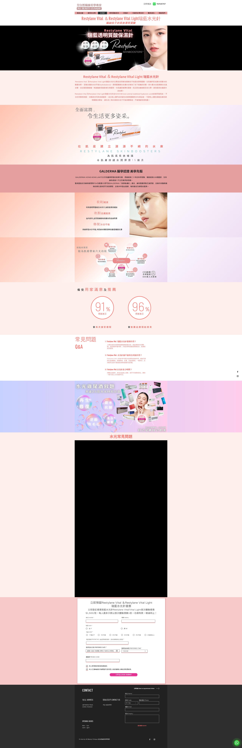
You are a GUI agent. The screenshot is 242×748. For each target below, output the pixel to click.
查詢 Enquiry (129, 713)
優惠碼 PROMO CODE (92, 657)
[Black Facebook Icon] (238, 372)
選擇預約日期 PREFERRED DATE (97, 647)
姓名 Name (128, 693)
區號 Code (128, 700)
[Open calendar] (117, 651)
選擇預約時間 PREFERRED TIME (131, 648)
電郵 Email (128, 706)
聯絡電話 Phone (144, 700)
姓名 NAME (89, 617)
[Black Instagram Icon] (238, 376)
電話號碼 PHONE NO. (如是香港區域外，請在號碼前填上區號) (104, 639)
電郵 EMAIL (125, 617)
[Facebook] (150, 739)
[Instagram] (154, 739)
